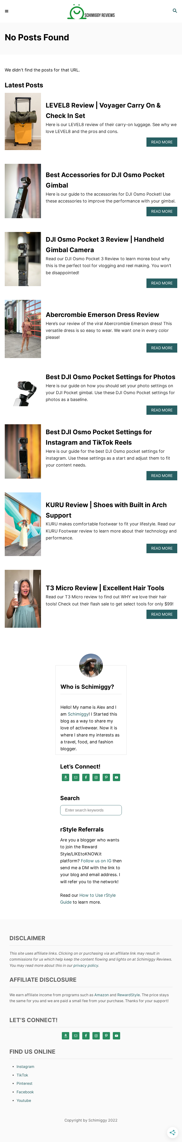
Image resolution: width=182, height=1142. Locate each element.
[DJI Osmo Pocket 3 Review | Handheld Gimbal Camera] (23, 261)
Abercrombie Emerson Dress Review (102, 315)
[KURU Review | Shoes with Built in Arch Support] (23, 526)
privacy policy (85, 965)
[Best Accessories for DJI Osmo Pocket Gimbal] (23, 193)
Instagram (25, 1066)
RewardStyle (128, 995)
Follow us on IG (96, 860)
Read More (163, 143)
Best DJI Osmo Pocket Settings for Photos (110, 377)
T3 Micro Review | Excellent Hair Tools (105, 588)
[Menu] (7, 11)
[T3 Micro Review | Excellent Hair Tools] (23, 601)
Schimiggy (78, 714)
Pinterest (24, 1083)
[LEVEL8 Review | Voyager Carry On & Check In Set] (23, 123)
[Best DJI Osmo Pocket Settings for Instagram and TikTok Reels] (23, 453)
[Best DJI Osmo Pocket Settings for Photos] (23, 393)
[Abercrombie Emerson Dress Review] (23, 331)
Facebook (25, 1092)
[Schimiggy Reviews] (91, 11)
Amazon (101, 995)
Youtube (24, 1100)
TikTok (22, 1075)
